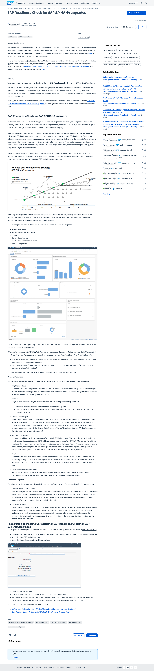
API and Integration (109, 50)
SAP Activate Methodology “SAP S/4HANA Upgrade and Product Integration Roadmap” (44, 609)
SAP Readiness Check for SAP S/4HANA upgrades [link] (83, 8)
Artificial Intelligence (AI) (125, 50)
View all (105, 194)
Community (20, 3)
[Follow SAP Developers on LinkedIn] (135, 667)
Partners (69, 3)
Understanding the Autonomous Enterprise (118, 77)
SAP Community (12, 8)
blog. (43, 69)
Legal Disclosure (48, 667)
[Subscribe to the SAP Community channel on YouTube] (131, 667)
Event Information (109, 64)
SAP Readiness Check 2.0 (58, 622)
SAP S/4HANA (12, 37)
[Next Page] (126, 67)
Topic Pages (96, 3)
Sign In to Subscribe (136, 13)
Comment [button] (92, 635)
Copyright (38, 667)
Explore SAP (133, 3)
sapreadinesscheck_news (16, 627)
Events (76, 3)
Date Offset (107, 61)
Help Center (85, 3)
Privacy (19, 667)
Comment (15, 657)
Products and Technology (36, 3)
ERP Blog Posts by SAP (60, 8)
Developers (59, 3)
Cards (135, 54)
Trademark (60, 667)
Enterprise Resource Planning (44, 8)
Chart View (107, 57)
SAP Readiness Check (25, 37)
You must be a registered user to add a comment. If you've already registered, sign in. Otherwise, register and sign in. (51, 652)
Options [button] (128, 16)
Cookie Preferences (80, 667)
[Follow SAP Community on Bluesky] (128, 667)
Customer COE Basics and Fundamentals (126, 57)
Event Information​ (124, 64)
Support (68, 667)
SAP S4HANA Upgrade (75, 622)
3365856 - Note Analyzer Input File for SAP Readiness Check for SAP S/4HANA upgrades (56, 66)
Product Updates (84, 37)
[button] (137, 27)
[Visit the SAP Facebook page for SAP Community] (124, 667)
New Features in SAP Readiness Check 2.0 (20, 622)
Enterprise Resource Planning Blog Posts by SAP (122, 80)
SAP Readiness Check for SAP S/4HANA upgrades (47, 13)
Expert (137, 64)
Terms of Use (28, 667)
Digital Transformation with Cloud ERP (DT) (126, 61)
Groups (50, 3)
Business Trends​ (123, 54)
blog (90, 53)
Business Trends (108, 54)
